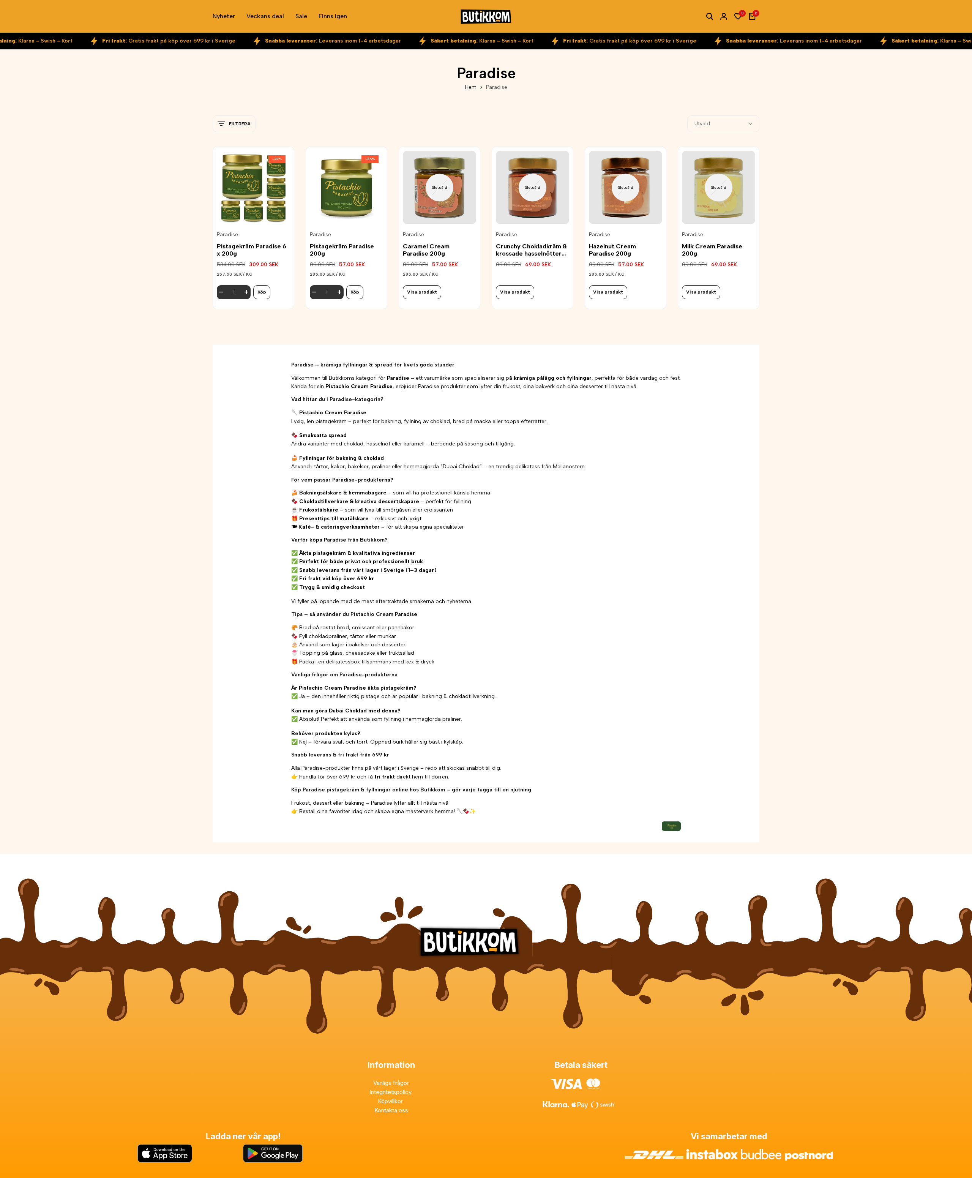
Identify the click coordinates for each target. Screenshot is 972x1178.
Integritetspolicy (391, 1092)
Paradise (227, 235)
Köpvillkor (391, 1101)
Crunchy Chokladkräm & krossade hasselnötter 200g (531, 250)
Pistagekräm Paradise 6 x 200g (251, 250)
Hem (471, 87)
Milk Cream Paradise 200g (712, 250)
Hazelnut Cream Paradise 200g (612, 250)
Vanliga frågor (391, 1082)
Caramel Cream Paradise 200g (426, 250)
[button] (253, 211)
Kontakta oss (391, 1110)
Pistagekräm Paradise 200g (342, 250)
